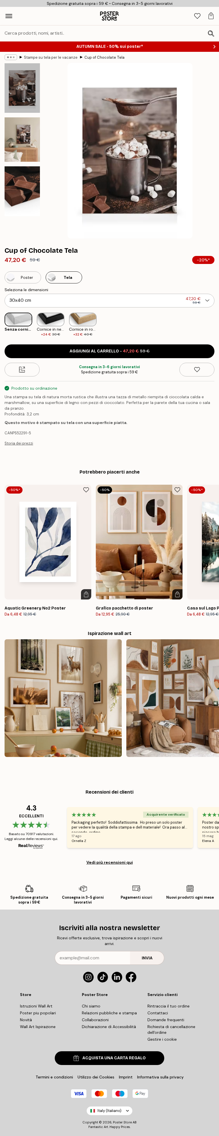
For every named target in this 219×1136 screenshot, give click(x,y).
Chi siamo (91, 1006)
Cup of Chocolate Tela (104, 57)
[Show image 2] (22, 139)
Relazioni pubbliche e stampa (109, 1012)
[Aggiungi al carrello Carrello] (86, 594)
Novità (26, 1019)
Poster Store (122, 1122)
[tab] (197, 16)
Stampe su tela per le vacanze (51, 57)
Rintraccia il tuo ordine (168, 1006)
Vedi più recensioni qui (109, 862)
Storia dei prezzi (19, 443)
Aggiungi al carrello (110, 351)
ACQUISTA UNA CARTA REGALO (114, 1058)
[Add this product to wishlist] (196, 369)
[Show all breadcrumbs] (11, 57)
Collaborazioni (95, 1019)
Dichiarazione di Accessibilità (109, 1026)
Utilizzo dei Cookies (96, 1077)
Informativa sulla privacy (160, 1077)
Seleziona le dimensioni (26, 289)
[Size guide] (22, 369)
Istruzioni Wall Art (36, 1006)
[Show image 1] (22, 88)
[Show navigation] (8, 16)
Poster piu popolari (38, 1012)
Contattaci (157, 1012)
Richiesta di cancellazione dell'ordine (171, 1029)
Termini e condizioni (54, 1077)
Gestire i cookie (162, 1039)
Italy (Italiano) (109, 1110)
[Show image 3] (22, 191)
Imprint (126, 1077)
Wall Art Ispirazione (38, 1026)
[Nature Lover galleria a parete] (63, 698)
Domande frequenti (165, 1019)
